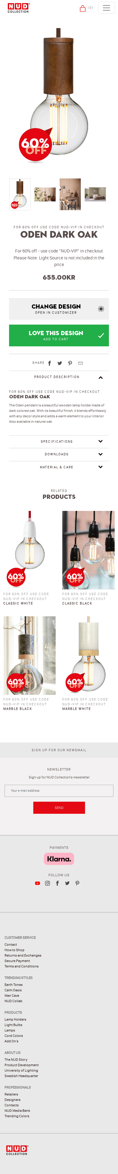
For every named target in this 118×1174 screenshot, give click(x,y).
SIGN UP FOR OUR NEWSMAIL (59, 750)
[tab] (59, 376)
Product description (57, 377)
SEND (59, 808)
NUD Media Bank (17, 1110)
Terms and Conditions (22, 966)
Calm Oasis (13, 990)
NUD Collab (13, 1001)
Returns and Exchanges (23, 955)
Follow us (59, 875)
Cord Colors (14, 1036)
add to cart (56, 339)
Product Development (22, 1065)
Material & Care (57, 467)
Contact (11, 944)
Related (59, 491)
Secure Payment (17, 961)
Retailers (11, 1094)
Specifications (57, 442)
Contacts (12, 1105)
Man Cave (12, 995)
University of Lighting (21, 1070)
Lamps (10, 1030)
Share (38, 363)
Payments (59, 847)
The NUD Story (16, 1059)
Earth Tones (14, 985)
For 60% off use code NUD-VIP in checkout (59, 227)
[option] (59, 97)
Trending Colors (17, 1116)
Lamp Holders (15, 1019)
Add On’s (11, 1041)
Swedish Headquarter (21, 1076)
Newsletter (59, 769)
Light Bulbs (13, 1025)
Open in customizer (56, 313)
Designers (13, 1100)
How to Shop (15, 950)
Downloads (57, 454)
